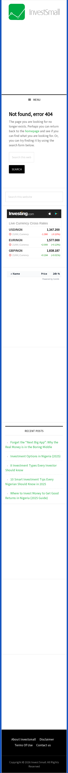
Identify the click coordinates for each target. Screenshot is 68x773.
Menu (36, 99)
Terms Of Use (24, 745)
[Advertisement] (34, 57)
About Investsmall (23, 739)
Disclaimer (47, 739)
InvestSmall (34, 12)
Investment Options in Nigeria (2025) (35, 456)
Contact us (43, 745)
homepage (32, 131)
